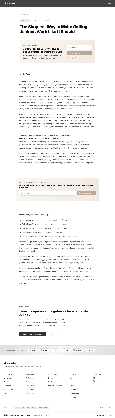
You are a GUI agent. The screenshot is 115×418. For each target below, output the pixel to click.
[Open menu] (109, 3)
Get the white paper (79, 53)
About (72, 378)
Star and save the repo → (33, 334)
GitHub (73, 389)
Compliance (30, 386)
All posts (25, 14)
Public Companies (55, 386)
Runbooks (7, 393)
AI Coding (29, 382)
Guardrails (7, 386)
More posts (55, 334)
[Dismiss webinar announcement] (110, 415)
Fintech (51, 378)
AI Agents (29, 378)
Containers (30, 389)
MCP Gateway (9, 389)
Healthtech (52, 382)
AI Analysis (8, 378)
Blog (72, 382)
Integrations (75, 393)
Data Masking (9, 382)
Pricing (73, 397)
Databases (30, 393)
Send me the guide (86, 193)
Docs (72, 386)
